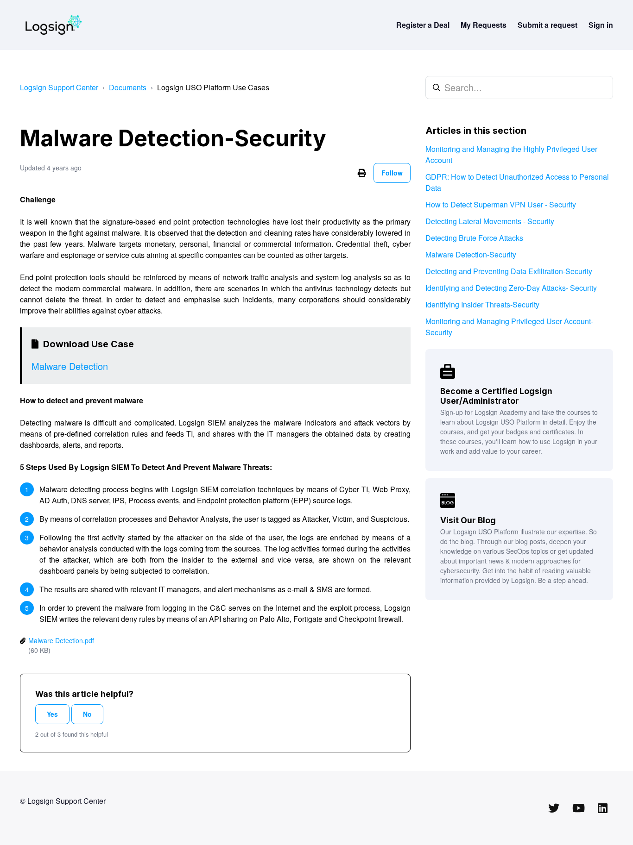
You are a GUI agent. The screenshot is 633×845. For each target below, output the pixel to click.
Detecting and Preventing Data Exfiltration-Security (508, 271)
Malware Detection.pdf (61, 640)
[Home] (53, 25)
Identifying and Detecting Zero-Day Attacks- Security (511, 287)
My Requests (483, 24)
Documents (127, 87)
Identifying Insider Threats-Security (482, 304)
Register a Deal (422, 24)
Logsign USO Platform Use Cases (213, 87)
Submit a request (547, 24)
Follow (392, 172)
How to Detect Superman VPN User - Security (500, 204)
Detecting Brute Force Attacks (474, 237)
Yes (52, 714)
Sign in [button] (601, 24)
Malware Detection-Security (470, 254)
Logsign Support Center (59, 87)
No (87, 714)
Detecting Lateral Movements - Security (489, 221)
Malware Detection (70, 366)
